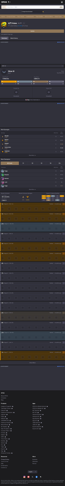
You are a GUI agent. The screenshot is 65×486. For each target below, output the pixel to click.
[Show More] (9, 2)
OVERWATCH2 (5, 420)
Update (32, 31)
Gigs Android (35, 418)
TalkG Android (36, 422)
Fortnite (3, 432)
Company (3, 398)
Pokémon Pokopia (6, 422)
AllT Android (35, 410)
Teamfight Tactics (6, 408)
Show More (31, 155)
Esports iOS (35, 428)
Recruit (34, 463)
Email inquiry (4, 465)
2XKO (2, 436)
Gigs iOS (34, 420)
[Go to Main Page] (4, 2)
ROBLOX (3, 418)
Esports (3, 449)
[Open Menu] (62, 2)
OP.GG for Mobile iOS (38, 408)
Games (3, 443)
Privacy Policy (5, 459)
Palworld (3, 410)
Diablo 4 (3, 434)
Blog (2, 400)
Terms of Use (4, 461)
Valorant (3, 414)
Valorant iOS (35, 416)
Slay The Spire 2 (5, 428)
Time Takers (4, 439)
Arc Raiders (4, 426)
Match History (14, 38)
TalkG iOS (35, 424)
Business (34, 459)
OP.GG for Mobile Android (39, 406)
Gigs (2, 451)
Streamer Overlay (5, 453)
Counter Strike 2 (5, 430)
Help (2, 463)
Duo (2, 445)
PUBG (2, 416)
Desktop (3, 441)
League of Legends (6, 406)
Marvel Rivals (4, 424)
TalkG (2, 447)
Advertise (35, 461)
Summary (4, 38)
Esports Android (36, 426)
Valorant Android (37, 414)
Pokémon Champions (7, 412)
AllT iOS (34, 412)
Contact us (4, 467)
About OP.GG (4, 396)
